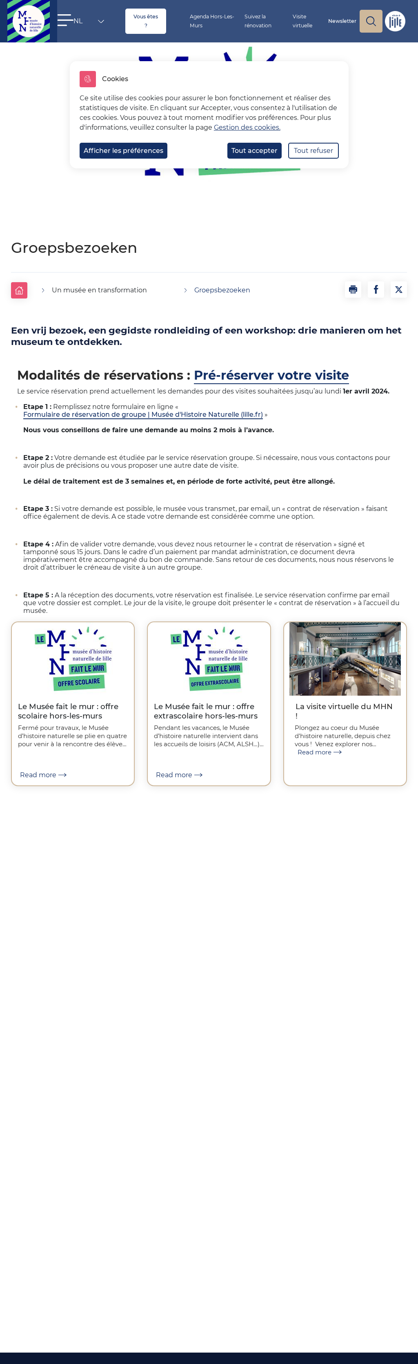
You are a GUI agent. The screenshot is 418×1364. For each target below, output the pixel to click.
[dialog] (209, 114)
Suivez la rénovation (258, 21)
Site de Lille (395, 21)
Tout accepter (254, 151)
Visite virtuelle (302, 21)
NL (84, 23)
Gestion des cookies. (247, 127)
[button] (65, 20)
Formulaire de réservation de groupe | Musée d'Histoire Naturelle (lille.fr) (143, 414)
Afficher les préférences (123, 151)
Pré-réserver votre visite (271, 375)
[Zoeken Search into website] (371, 21)
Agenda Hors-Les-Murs (212, 21)
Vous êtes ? (145, 21)
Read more (38, 775)
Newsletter (342, 21)
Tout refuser (313, 151)
